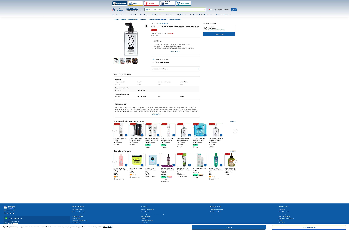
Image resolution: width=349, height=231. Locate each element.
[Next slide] (233, 129)
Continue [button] (229, 227)
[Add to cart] (126, 135)
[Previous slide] (112, 129)
